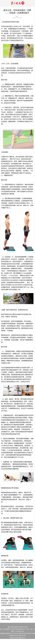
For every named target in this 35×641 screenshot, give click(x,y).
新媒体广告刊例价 (18, 627)
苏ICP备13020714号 (7, 640)
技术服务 (25, 627)
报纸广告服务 (11, 627)
